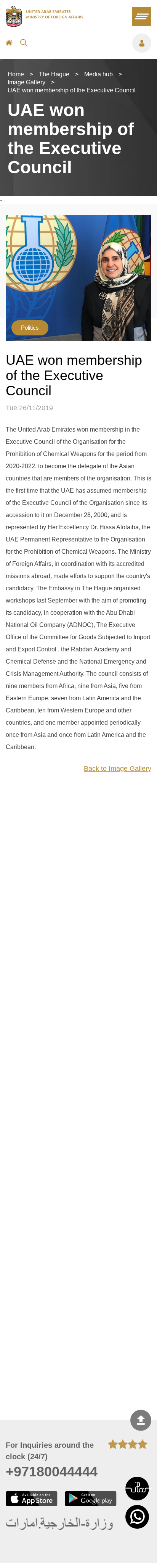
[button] (137, 1488)
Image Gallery (26, 82)
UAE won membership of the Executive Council (72, 90)
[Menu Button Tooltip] (93, 43)
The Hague (54, 74)
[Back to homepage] (44, 24)
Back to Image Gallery (117, 768)
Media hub (98, 74)
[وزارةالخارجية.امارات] (60, 1524)
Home (16, 74)
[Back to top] (140, 1420)
